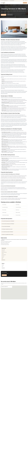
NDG (2, 258)
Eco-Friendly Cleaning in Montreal (5, 244)
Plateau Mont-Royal (4, 252)
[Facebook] (24, 0)
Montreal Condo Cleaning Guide (4, 243)
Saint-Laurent (3, 249)
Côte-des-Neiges (4, 254)
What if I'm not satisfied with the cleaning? (7, 234)
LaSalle (3, 257)
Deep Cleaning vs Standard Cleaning (5, 242)
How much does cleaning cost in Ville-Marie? (8, 223)
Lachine (3, 253)
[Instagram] (23, 0)
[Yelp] (25, 0)
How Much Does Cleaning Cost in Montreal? (6, 241)
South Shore (3, 268)
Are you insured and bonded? (6, 226)
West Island (3, 267)
